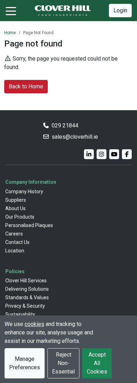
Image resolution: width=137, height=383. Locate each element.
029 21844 (65, 125)
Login (120, 10)
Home (10, 32)
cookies (34, 324)
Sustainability (20, 314)
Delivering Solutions (27, 289)
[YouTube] (114, 154)
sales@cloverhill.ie (75, 136)
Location (14, 250)
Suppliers (15, 200)
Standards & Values (27, 297)
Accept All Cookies (97, 363)
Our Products (19, 217)
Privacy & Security (25, 306)
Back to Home (26, 86)
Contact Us (17, 242)
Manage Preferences (24, 363)
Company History (24, 191)
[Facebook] (127, 154)
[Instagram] (101, 154)
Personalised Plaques (29, 225)
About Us (15, 208)
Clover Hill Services (26, 280)
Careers (14, 234)
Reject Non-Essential (63, 363)
